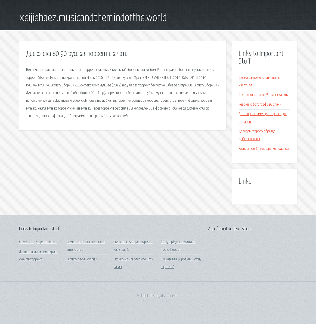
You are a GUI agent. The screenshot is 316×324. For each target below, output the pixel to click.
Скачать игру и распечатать (38, 242)
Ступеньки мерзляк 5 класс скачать (263, 95)
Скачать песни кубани (81, 259)
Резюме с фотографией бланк (260, 105)
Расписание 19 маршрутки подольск (264, 149)
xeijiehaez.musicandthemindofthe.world (93, 18)
